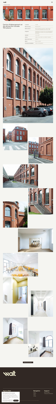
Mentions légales (47, 392)
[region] (11, 397)
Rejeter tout (10, 400)
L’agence (34, 393)
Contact (34, 396)
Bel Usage (37, 400)
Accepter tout (16, 400)
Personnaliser (5, 400)
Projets (34, 394)
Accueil (34, 392)
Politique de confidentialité (48, 393)
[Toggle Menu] (52, 2)
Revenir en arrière (7, 4)
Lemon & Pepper (27, 400)
